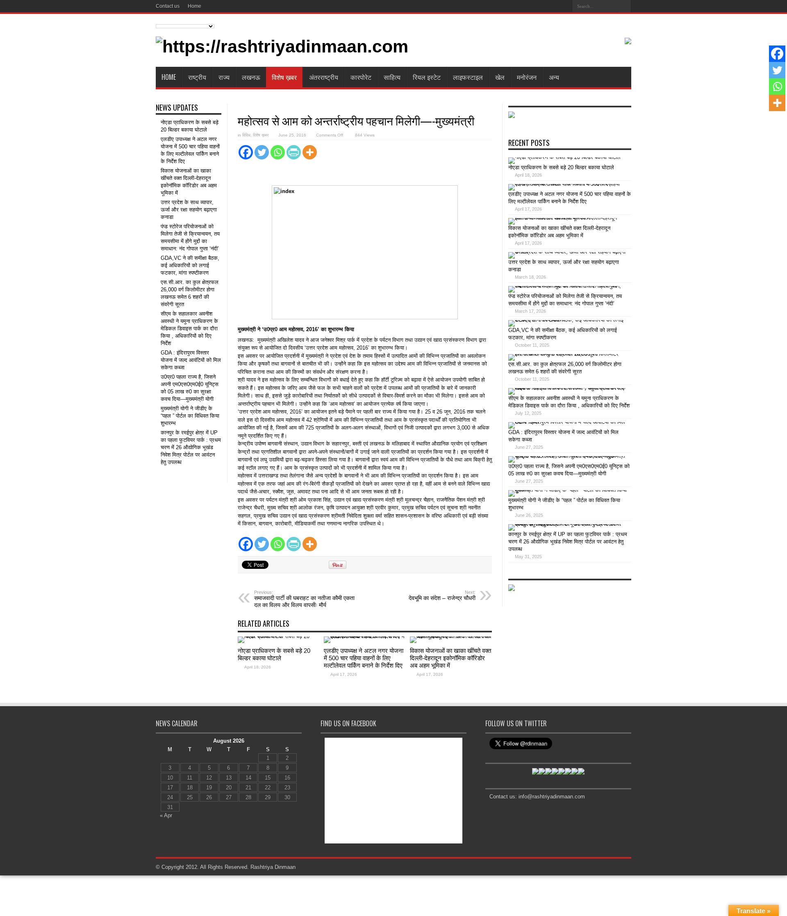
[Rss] (563, 6)
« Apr (166, 815)
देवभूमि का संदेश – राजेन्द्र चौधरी (442, 595)
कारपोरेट (360, 77)
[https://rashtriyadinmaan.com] (282, 46)
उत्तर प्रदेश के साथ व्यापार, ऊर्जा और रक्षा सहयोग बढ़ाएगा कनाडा (189, 209)
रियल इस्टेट (427, 77)
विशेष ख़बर (284, 77)
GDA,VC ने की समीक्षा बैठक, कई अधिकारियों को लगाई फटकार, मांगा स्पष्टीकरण (190, 265)
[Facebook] (246, 152)
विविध (246, 135)
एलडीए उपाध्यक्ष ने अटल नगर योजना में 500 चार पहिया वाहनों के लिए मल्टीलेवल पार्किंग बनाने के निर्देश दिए (363, 658)
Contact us (168, 6)
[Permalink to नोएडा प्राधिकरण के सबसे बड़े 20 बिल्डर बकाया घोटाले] (279, 636)
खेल (500, 77)
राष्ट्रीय (197, 77)
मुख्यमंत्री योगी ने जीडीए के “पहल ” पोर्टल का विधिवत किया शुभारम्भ (190, 415)
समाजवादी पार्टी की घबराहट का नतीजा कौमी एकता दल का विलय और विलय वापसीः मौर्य (304, 599)
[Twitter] (262, 152)
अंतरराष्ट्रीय (323, 77)
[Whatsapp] (278, 152)
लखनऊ (251, 77)
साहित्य (392, 77)
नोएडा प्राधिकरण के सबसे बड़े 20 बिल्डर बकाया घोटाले (274, 654)
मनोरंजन (527, 77)
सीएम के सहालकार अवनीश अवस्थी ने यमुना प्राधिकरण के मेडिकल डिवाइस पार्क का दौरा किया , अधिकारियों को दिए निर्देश (189, 328)
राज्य (224, 77)
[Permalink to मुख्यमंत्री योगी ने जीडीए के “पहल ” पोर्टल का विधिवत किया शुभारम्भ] (567, 490)
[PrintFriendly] (294, 152)
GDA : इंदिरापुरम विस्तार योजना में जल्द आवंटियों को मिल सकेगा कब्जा (191, 360)
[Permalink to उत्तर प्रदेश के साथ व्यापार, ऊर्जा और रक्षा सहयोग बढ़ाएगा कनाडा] (567, 252)
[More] (310, 152)
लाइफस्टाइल (468, 77)
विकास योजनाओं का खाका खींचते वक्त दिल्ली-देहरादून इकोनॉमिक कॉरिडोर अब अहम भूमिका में (450, 658)
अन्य (554, 77)
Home (194, 6)
